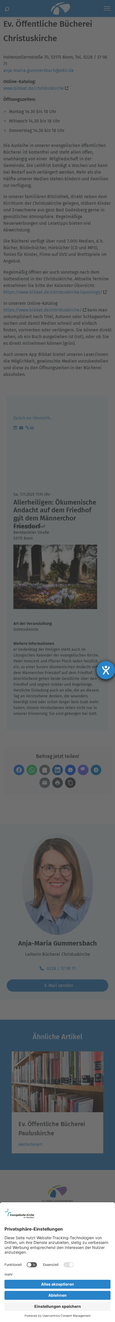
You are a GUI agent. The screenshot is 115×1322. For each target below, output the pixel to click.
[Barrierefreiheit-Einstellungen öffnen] (106, 670)
